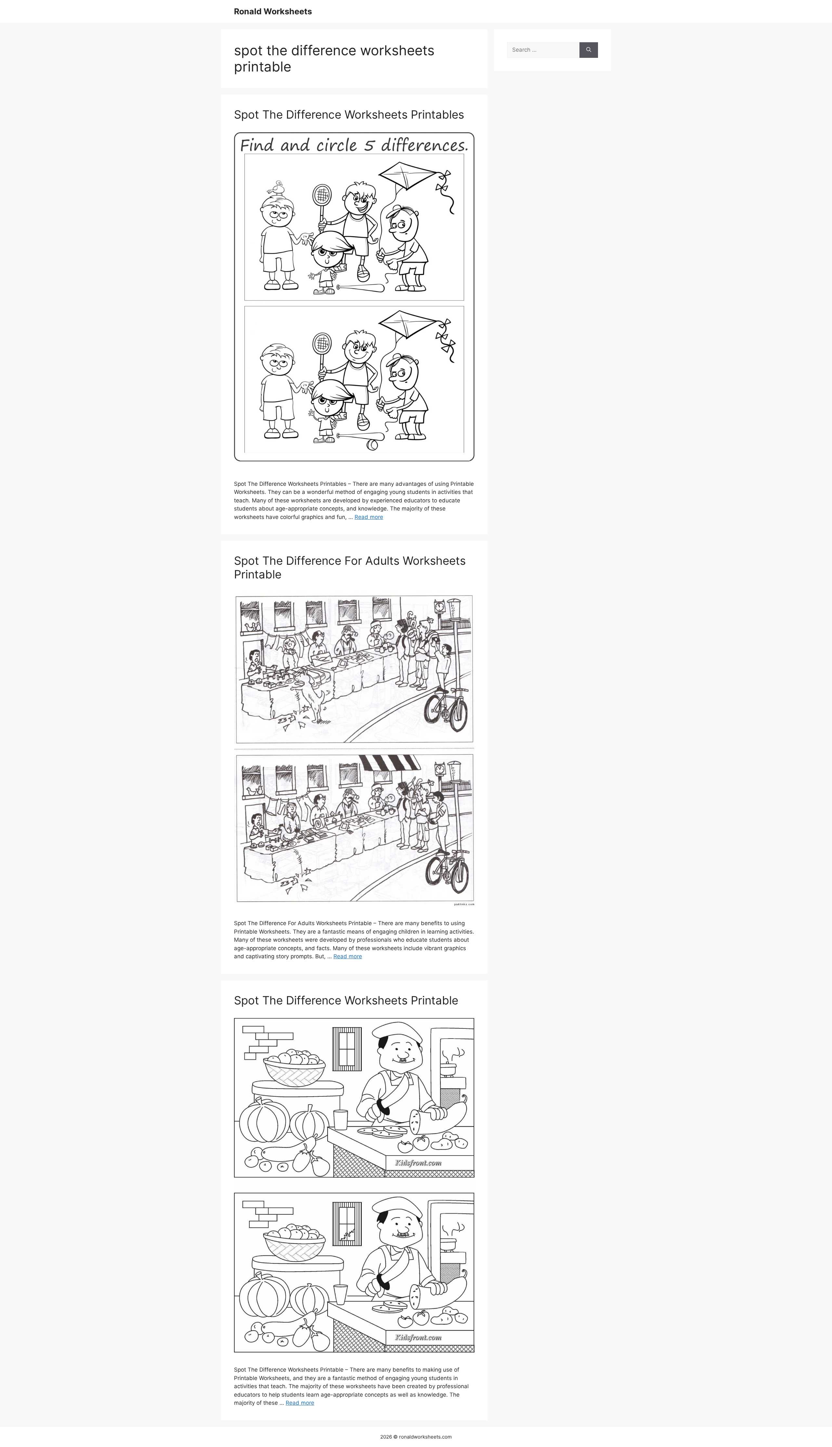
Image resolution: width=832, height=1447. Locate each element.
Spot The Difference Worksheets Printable (346, 1000)
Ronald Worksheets (273, 11)
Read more (369, 517)
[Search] (588, 50)
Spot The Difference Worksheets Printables (349, 114)
